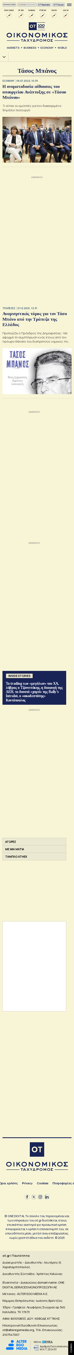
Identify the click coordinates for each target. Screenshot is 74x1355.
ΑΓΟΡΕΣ (10, 842)
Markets (13, 48)
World (62, 48)
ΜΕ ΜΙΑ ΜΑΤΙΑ (14, 849)
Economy (46, 48)
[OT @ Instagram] (40, 1197)
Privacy (27, 1183)
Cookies (42, 1183)
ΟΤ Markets (44, 4)
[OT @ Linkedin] (47, 1197)
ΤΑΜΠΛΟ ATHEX (16, 856)
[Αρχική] (37, 1150)
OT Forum (58, 4)
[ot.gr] (37, 32)
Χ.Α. (2, 57)
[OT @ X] (33, 1197)
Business (30, 48)
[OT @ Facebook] (27, 1197)
